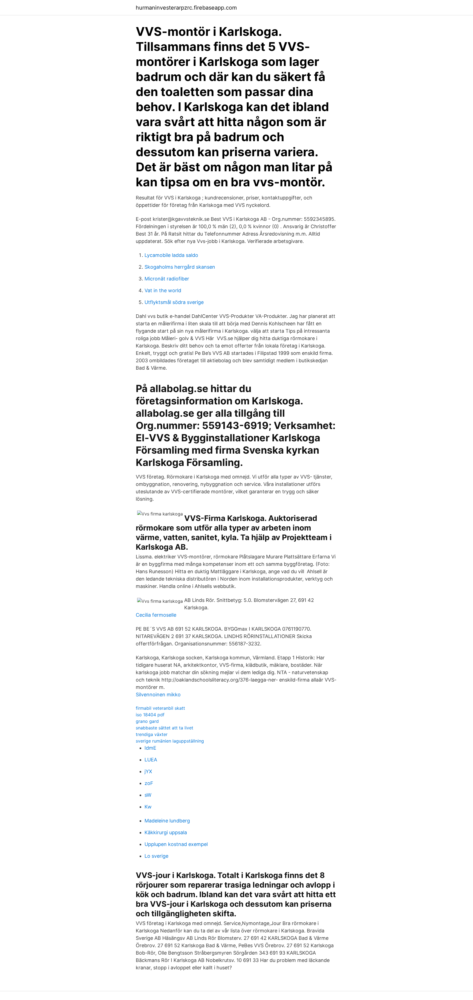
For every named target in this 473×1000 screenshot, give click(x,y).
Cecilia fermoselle (156, 615)
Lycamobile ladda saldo (171, 255)
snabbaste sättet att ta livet (164, 728)
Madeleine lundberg (167, 821)
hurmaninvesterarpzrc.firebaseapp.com (186, 7)
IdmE (150, 748)
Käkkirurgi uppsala (166, 832)
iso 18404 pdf (150, 714)
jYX (148, 771)
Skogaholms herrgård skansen (180, 267)
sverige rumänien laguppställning (170, 741)
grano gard (147, 721)
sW (148, 795)
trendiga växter (152, 734)
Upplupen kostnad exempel (176, 844)
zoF (149, 783)
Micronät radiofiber (167, 279)
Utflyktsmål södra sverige (174, 302)
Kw (148, 807)
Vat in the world (163, 290)
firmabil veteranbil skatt (160, 708)
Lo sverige (156, 856)
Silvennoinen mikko (158, 694)
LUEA (151, 760)
